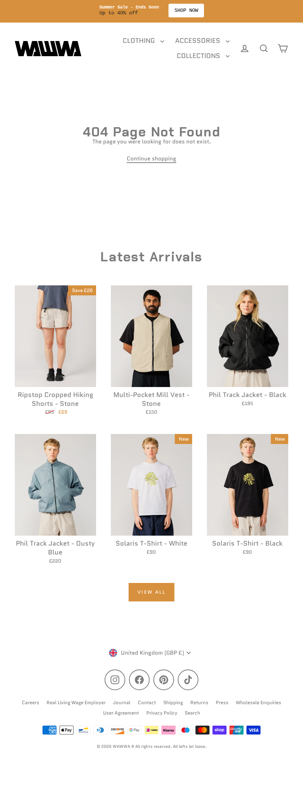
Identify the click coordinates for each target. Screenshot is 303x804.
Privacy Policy (161, 712)
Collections (199, 56)
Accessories (198, 40)
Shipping (173, 702)
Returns (199, 702)
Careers (30, 702)
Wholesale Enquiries (258, 702)
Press (222, 702)
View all (151, 592)
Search (192, 712)
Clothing (140, 40)
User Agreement (121, 712)
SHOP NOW (186, 10)
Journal (121, 702)
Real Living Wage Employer (76, 702)
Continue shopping (151, 159)
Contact (147, 702)
